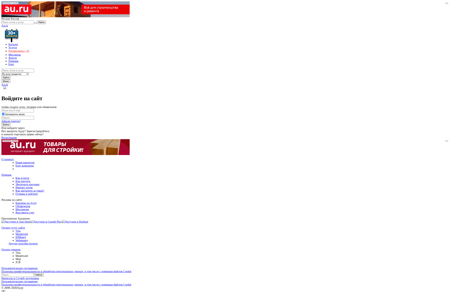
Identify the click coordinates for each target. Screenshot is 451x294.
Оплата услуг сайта (13, 227)
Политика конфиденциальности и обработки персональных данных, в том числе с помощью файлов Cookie (66, 271)
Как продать (23, 181)
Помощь (6, 174)
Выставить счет (25, 212)
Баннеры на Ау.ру (26, 203)
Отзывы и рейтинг (27, 193)
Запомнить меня (14, 114)
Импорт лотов (24, 187)
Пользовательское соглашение (19, 268)
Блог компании (25, 165)
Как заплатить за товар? (30, 190)
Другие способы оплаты (23, 243)
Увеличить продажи (27, 184)
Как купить (22, 178)
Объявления (23, 206)
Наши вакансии (25, 162)
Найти (6, 77)
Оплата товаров (10, 249)
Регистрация (9, 137)
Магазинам (22, 209)
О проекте (7, 159)
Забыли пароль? (11, 121)
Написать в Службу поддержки (20, 278)
